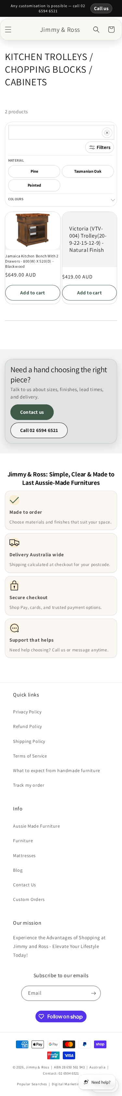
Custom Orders (29, 899)
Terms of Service (30, 756)
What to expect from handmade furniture (56, 770)
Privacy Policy (27, 712)
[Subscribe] (93, 993)
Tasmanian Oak (88, 171)
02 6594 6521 (69, 1073)
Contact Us (24, 885)
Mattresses (24, 855)
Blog (17, 870)
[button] (8, 29)
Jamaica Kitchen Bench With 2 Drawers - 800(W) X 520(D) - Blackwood (32, 260)
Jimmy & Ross (37, 1067)
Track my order (28, 785)
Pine (34, 171)
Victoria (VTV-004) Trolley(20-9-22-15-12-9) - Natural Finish (88, 239)
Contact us (32, 412)
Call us (101, 8)
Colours (16, 199)
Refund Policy (27, 726)
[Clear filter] (107, 133)
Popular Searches (32, 1084)
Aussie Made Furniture (36, 826)
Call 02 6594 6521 (39, 430)
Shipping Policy (29, 741)
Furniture (23, 841)
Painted (34, 185)
